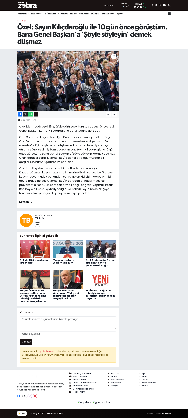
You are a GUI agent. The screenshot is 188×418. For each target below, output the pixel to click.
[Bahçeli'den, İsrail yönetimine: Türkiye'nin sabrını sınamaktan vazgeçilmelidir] (68, 279)
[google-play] (101, 402)
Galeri (145, 379)
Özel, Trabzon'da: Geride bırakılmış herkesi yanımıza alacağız (100, 263)
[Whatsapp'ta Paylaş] (30, 114)
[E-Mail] (37, 224)
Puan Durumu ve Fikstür (84, 382)
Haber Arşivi (79, 391)
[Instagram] (30, 396)
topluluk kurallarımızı (48, 351)
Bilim (144, 376)
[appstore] (84, 402)
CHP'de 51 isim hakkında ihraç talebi (34, 261)
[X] (24, 396)
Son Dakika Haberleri (83, 388)
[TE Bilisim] (26, 220)
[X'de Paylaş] (25, 114)
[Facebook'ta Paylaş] (20, 114)
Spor (120, 13)
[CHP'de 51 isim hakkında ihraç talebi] (35, 248)
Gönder (26, 342)
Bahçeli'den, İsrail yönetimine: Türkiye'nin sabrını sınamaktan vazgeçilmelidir (66, 294)
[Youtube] (35, 396)
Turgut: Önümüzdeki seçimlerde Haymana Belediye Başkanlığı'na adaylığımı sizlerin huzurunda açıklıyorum (33, 296)
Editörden (108, 13)
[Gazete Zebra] (27, 5)
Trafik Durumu (80, 379)
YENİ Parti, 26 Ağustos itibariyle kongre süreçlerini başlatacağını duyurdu (100, 294)
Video (114, 376)
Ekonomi (36, 13)
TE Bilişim (166, 413)
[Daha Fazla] (36, 114)
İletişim (114, 385)
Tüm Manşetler (80, 385)
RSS (23, 413)
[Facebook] (19, 396)
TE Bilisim (41, 218)
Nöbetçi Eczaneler (82, 373)
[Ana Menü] (169, 14)
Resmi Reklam (79, 13)
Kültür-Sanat (117, 379)
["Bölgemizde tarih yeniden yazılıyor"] (68, 248)
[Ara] (169, 5)
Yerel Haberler (149, 382)
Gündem (50, 13)
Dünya (95, 13)
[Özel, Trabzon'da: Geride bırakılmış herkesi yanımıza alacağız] (101, 248)
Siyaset (63, 13)
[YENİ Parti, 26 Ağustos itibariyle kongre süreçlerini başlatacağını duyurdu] (101, 279)
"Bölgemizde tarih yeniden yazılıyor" (63, 261)
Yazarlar (23, 13)
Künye (145, 385)
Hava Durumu (80, 376)
